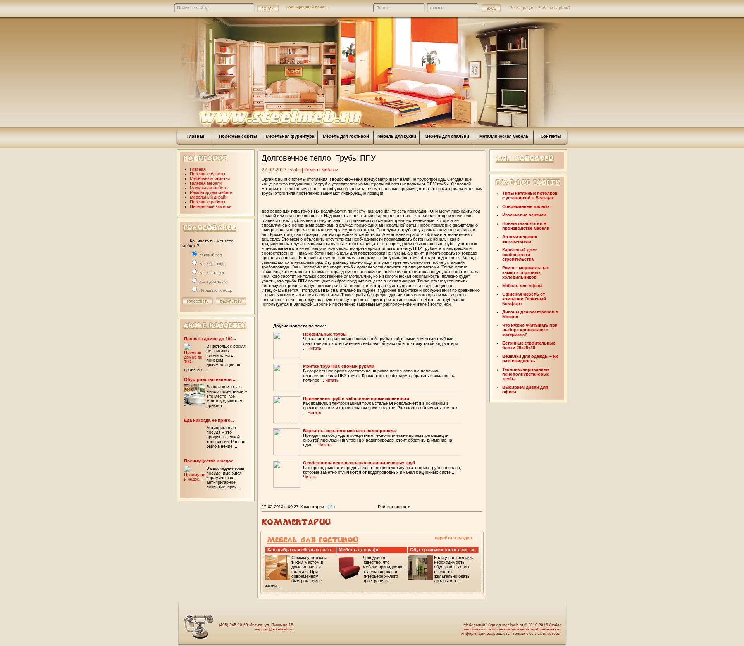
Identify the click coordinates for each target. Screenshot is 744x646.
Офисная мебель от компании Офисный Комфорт (524, 299)
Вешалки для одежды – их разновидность (530, 358)
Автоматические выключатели (519, 239)
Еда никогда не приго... (209, 420)
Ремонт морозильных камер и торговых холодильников (525, 272)
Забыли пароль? (554, 7)
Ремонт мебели (321, 170)
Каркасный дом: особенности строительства (519, 255)
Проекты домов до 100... (210, 338)
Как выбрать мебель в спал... (300, 549)
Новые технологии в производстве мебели (525, 225)
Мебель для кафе (359, 549)
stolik (295, 170)
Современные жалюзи (526, 206)
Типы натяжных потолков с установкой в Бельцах (530, 195)
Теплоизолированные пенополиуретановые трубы (525, 374)
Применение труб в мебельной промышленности (356, 398)
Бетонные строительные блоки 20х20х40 (528, 345)
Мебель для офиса (522, 285)
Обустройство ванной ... (210, 379)
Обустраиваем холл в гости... (443, 549)
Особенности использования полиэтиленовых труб (359, 463)
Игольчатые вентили (524, 215)
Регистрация (522, 7)
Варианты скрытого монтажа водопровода (349, 430)
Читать (314, 348)
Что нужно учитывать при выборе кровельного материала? (530, 330)
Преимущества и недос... (210, 461)
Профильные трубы (324, 334)
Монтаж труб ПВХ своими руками (338, 366)
